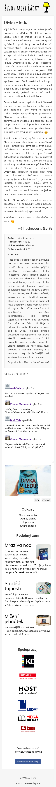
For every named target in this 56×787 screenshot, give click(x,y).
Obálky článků (28, 518)
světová (46, 500)
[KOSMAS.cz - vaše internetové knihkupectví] (28, 676)
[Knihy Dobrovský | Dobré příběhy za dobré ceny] (28, 661)
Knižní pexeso (28, 525)
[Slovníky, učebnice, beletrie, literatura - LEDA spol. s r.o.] (28, 705)
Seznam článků (28, 515)
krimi (37, 500)
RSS (33, 778)
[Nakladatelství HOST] (28, 690)
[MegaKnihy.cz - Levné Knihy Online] (28, 718)
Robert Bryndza (25, 237)
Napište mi (28, 522)
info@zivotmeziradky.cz (28, 751)
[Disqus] (28, 421)
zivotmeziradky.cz (28, 783)
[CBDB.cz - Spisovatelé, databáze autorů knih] (28, 729)
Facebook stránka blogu (28, 761)
